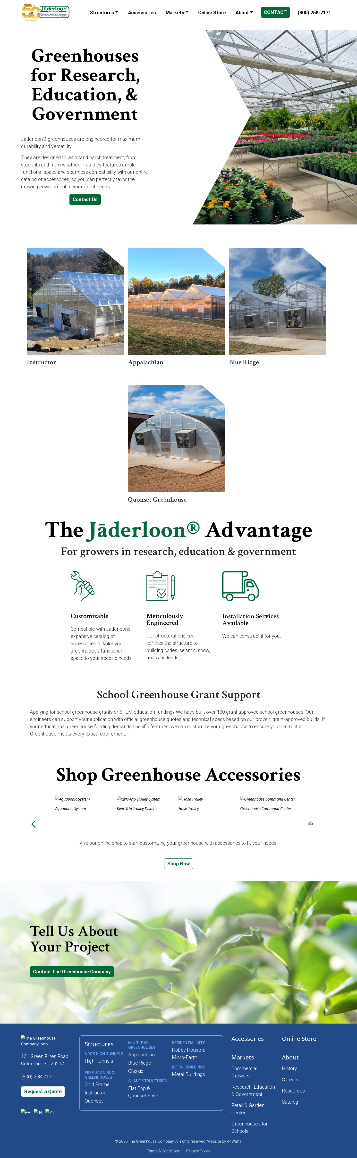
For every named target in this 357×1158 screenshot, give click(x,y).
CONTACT (275, 12)
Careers (290, 1080)
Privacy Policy (198, 1151)
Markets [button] (175, 13)
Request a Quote (43, 1091)
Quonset (94, 1101)
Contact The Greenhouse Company (72, 972)
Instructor (95, 1093)
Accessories (247, 1038)
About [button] (242, 13)
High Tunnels (99, 1061)
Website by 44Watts (224, 1141)
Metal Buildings (188, 1074)
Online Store (299, 1038)
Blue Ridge (139, 1063)
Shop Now (178, 864)
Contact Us (85, 199)
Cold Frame (97, 1084)
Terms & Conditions (163, 1151)
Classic (135, 1071)
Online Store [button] (212, 13)
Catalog (290, 1102)
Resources (293, 1091)
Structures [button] (102, 13)
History (289, 1068)
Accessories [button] (142, 13)
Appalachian (141, 1055)
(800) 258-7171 (314, 13)
